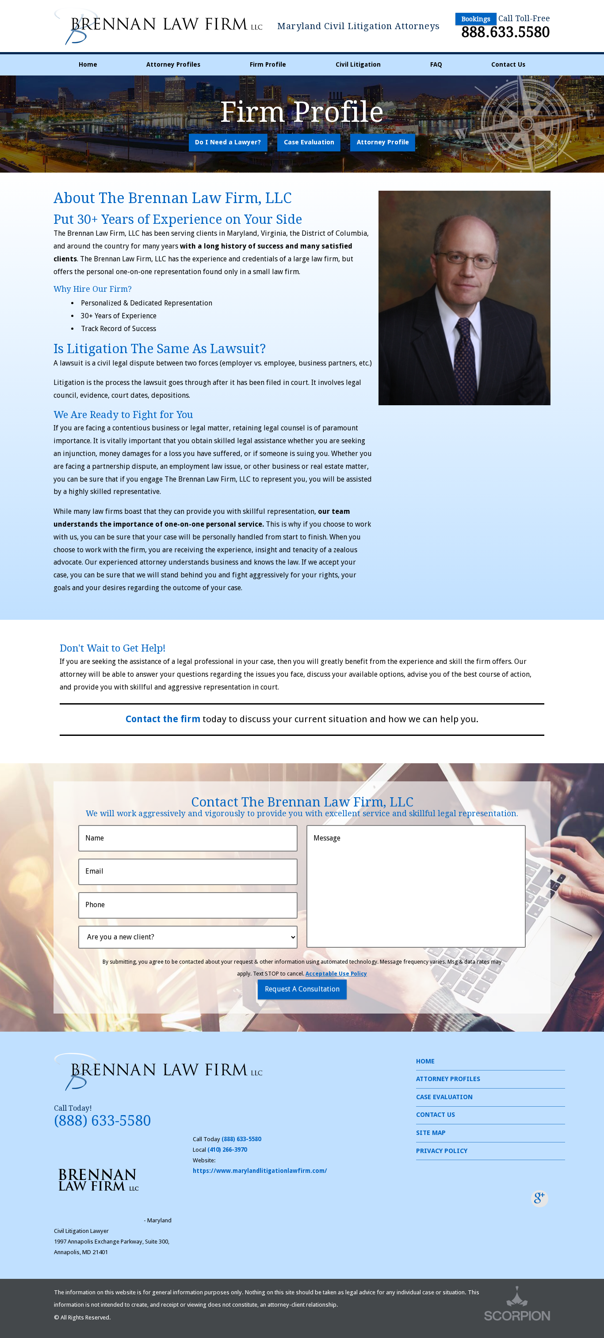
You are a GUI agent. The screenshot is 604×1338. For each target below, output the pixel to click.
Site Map (431, 1132)
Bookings (476, 19)
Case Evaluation (309, 142)
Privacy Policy (441, 1150)
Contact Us (508, 64)
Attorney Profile (383, 142)
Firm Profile (268, 64)
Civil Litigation (358, 64)
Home (88, 64)
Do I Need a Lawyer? (228, 142)
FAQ (436, 64)
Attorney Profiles (173, 64)
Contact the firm (163, 719)
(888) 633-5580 (102, 1121)
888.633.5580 (506, 32)
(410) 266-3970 (227, 1149)
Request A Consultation (302, 989)
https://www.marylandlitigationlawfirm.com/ (260, 1171)
